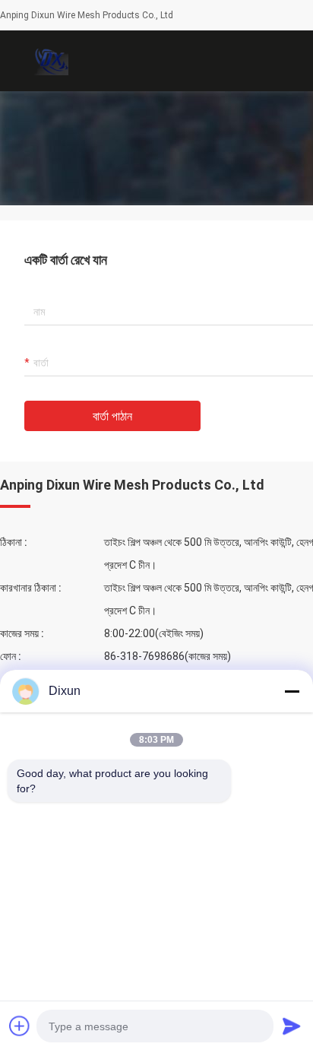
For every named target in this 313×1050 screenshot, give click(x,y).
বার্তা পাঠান (112, 416)
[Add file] (19, 1025)
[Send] (292, 1025)
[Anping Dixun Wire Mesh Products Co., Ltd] (49, 61)
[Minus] (292, 691)
